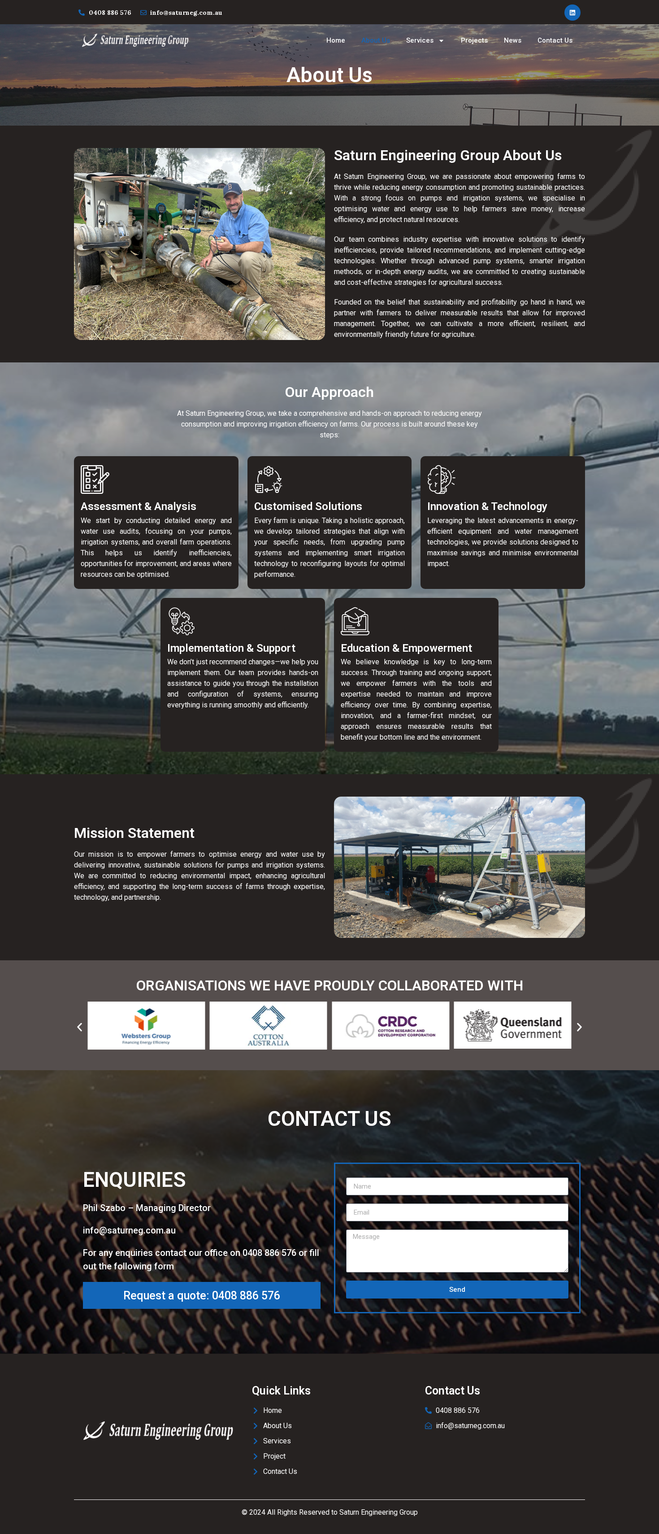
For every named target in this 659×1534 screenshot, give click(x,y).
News (512, 40)
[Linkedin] (572, 12)
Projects (474, 40)
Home (335, 40)
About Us (375, 40)
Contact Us (555, 40)
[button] (79, 1027)
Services (420, 40)
